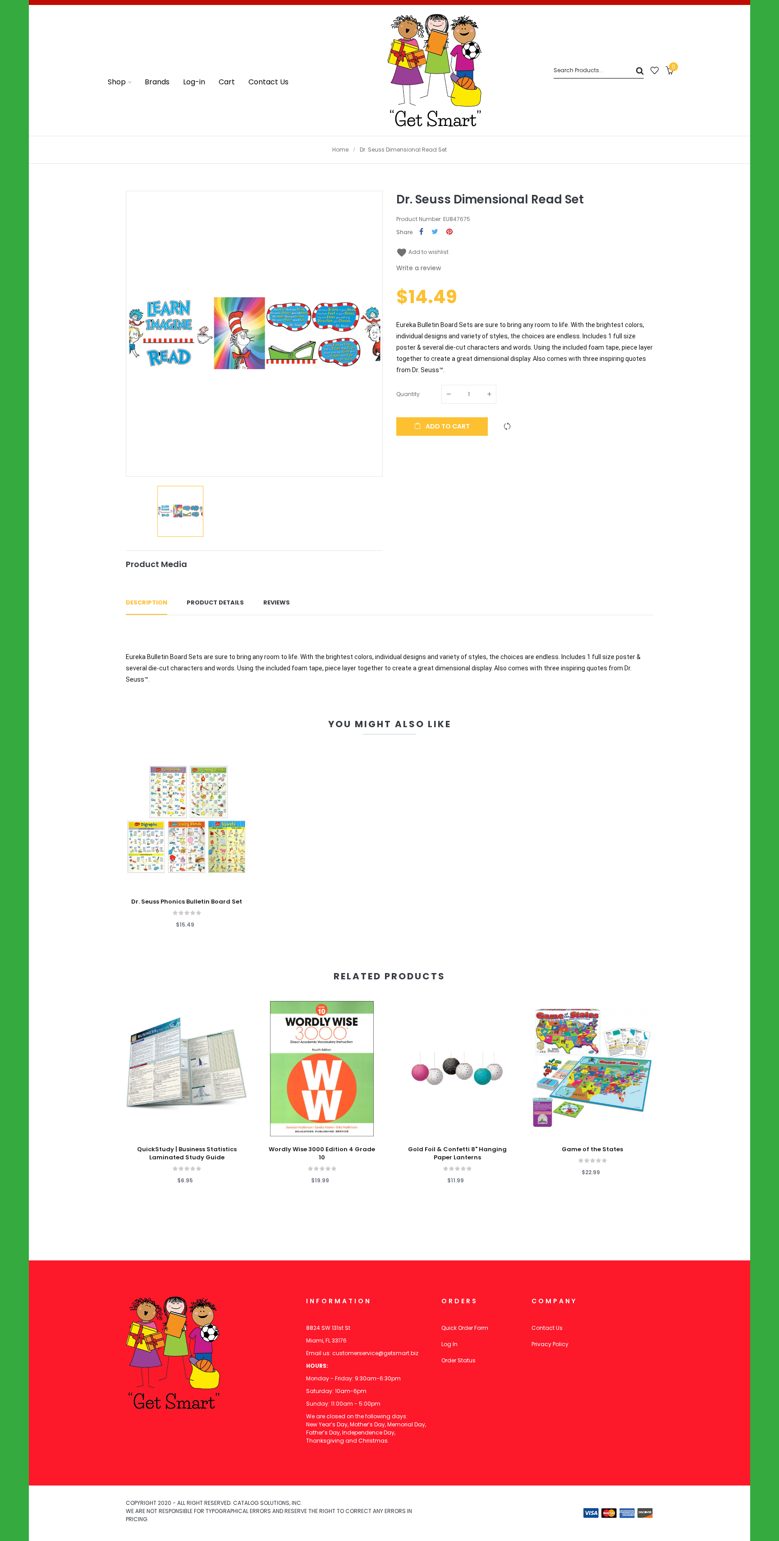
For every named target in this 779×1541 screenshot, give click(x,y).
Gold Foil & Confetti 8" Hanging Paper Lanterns (457, 1153)
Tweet (434, 232)
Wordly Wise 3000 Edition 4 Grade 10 (322, 1153)
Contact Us (547, 1328)
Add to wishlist (422, 252)
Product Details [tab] (215, 602)
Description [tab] (146, 602)
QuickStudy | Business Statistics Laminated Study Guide (187, 1153)
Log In (449, 1344)
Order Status (458, 1360)
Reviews (276, 602)
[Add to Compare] (507, 426)
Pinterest (449, 232)
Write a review (418, 267)
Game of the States (592, 1149)
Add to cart (447, 426)
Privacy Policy (550, 1344)
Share (421, 232)
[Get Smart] (434, 70)
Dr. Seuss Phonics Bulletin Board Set (186, 902)
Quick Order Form (464, 1328)
